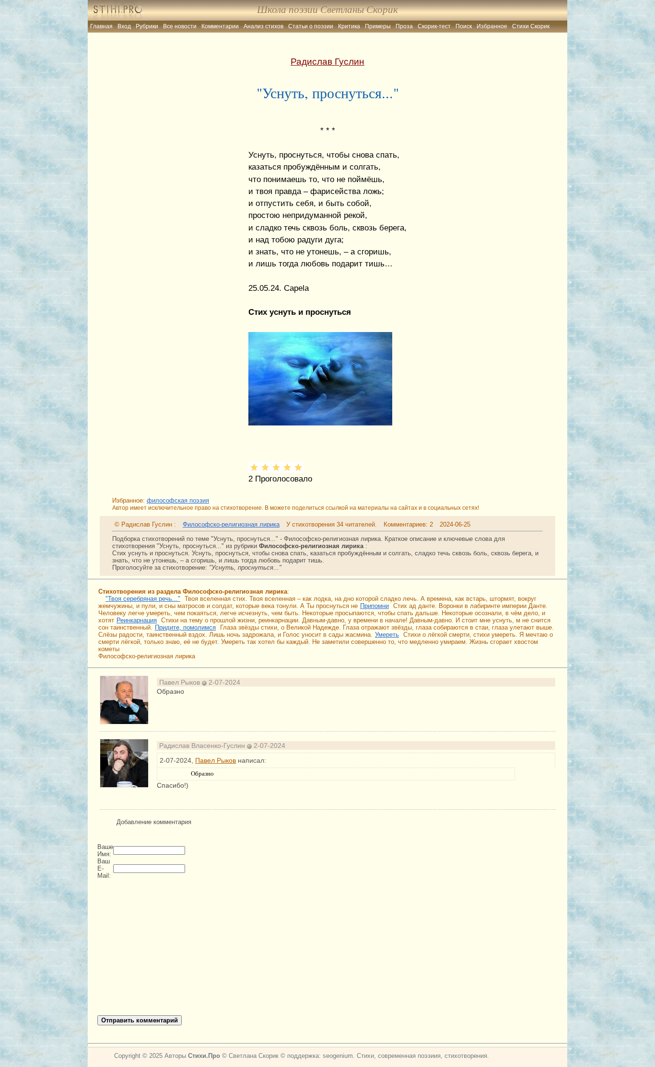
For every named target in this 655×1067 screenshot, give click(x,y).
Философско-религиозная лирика (231, 524)
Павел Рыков (215, 760)
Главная (101, 26)
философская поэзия (178, 500)
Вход (124, 26)
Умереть (387, 634)
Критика (349, 26)
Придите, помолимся (185, 627)
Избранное (492, 26)
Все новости (180, 26)
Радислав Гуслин (327, 61)
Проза (404, 26)
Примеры (378, 26)
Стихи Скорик (531, 26)
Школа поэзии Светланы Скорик (327, 9)
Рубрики (147, 26)
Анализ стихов (263, 26)
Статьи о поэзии (310, 26)
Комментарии (220, 26)
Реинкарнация (137, 620)
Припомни (374, 605)
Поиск (464, 26)
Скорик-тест (434, 26)
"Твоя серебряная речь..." (142, 598)
